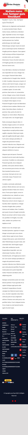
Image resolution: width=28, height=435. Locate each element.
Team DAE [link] (15, 394)
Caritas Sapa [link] (24, 341)
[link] (11, 4)
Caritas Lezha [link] (24, 352)
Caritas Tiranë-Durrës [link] (24, 328)
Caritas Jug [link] (24, 357)
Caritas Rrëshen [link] (24, 347)
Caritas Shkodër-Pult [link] (24, 335)
